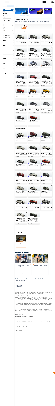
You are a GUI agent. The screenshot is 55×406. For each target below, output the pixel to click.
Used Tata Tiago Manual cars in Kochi (33, 297)
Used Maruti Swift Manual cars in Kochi (30, 302)
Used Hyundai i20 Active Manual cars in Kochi (28, 309)
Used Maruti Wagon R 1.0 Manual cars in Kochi (28, 313)
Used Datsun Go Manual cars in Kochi (28, 303)
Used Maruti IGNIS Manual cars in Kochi (23, 310)
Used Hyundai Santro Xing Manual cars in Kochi (26, 311)
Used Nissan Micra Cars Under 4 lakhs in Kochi (36, 321)
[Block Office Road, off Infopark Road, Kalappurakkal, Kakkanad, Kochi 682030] (24, 241)
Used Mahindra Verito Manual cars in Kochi (40, 311)
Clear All (17, 15)
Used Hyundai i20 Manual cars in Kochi (42, 302)
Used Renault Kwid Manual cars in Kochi (21, 297)
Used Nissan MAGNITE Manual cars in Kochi (21, 292)
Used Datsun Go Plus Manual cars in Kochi (23, 305)
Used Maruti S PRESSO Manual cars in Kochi (36, 310)
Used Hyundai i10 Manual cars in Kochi (36, 299)
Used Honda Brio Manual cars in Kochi (37, 308)
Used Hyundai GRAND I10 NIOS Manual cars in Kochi (42, 303)
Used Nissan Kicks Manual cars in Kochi (34, 292)
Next (52, 11)
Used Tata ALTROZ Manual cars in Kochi (35, 298)
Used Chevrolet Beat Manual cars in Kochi (25, 308)
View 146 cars (21, 247)
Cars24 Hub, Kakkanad (18, 330)
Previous (15, 11)
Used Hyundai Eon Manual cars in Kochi (23, 298)
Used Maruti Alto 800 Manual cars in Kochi (24, 299)
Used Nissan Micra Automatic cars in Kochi (21, 326)
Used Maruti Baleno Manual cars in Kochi (32, 304)
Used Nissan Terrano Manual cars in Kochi (24, 293)
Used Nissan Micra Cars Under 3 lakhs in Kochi (22, 321)
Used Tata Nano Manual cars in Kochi (41, 313)
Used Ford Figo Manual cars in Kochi (35, 305)
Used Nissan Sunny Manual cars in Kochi (37, 293)
